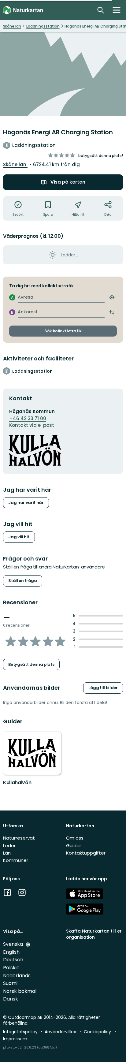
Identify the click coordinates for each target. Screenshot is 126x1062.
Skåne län (15, 164)
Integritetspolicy (21, 1032)
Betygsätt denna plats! (100, 155)
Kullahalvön (17, 782)
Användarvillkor (61, 1032)
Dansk (10, 998)
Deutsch (13, 959)
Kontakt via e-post (31, 425)
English (11, 952)
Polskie (11, 967)
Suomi (10, 983)
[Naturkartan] (23, 10)
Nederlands (17, 975)
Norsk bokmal (19, 991)
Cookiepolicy (98, 1032)
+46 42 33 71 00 (27, 418)
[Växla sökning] (100, 10)
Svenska (13, 944)
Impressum (15, 1039)
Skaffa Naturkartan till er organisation (94, 934)
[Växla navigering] (116, 10)
